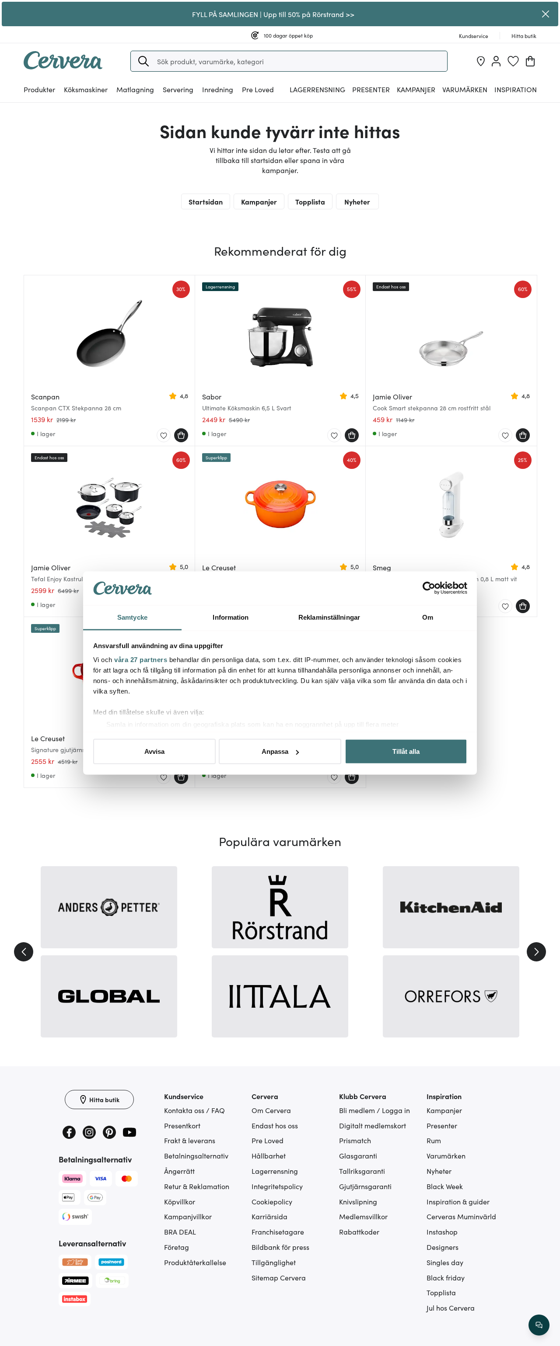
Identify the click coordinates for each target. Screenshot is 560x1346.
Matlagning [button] (135, 89)
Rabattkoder (359, 1231)
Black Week (445, 1186)
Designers (442, 1247)
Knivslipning (358, 1201)
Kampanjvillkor (188, 1216)
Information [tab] (230, 617)
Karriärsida (269, 1216)
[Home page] (63, 66)
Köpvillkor (179, 1201)
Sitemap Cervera (279, 1277)
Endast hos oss (275, 1125)
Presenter (442, 1125)
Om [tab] (427, 617)
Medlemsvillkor (363, 1216)
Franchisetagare (278, 1231)
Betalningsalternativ (196, 1155)
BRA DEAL (180, 1231)
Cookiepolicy (272, 1201)
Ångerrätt (179, 1171)
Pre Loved (258, 89)
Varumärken (464, 89)
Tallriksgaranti (362, 1171)
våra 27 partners (140, 659)
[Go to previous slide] (23, 951)
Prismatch (355, 1140)
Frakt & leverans (189, 1140)
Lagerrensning (317, 89)
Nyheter (357, 201)
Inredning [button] (217, 89)
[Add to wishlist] (163, 436)
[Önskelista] (513, 61)
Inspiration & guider (458, 1201)
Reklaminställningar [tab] (329, 617)
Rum (434, 1140)
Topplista (310, 201)
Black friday (446, 1277)
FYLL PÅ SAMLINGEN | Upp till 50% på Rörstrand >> (273, 14)
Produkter (39, 89)
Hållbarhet (269, 1155)
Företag (176, 1247)
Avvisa (154, 751)
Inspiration (515, 89)
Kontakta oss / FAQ (194, 1110)
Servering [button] (178, 89)
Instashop (442, 1231)
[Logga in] (496, 61)
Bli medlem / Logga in (374, 1110)
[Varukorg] (530, 61)
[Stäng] (545, 14)
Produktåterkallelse (195, 1262)
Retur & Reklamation (196, 1186)
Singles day (445, 1262)
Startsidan (206, 201)
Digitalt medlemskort (372, 1125)
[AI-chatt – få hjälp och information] (539, 1325)
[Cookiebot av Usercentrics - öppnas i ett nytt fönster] (429, 588)
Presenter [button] (371, 89)
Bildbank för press (280, 1247)
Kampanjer (416, 89)
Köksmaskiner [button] (86, 89)
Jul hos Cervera (451, 1307)
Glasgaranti (358, 1155)
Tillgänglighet (274, 1262)
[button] (143, 61)
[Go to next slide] (536, 951)
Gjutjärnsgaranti (365, 1186)
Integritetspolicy (277, 1186)
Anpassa (275, 751)
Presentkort (182, 1125)
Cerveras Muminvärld (461, 1216)
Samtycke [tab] (132, 617)
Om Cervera (271, 1110)
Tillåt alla (406, 751)
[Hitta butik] (481, 61)
